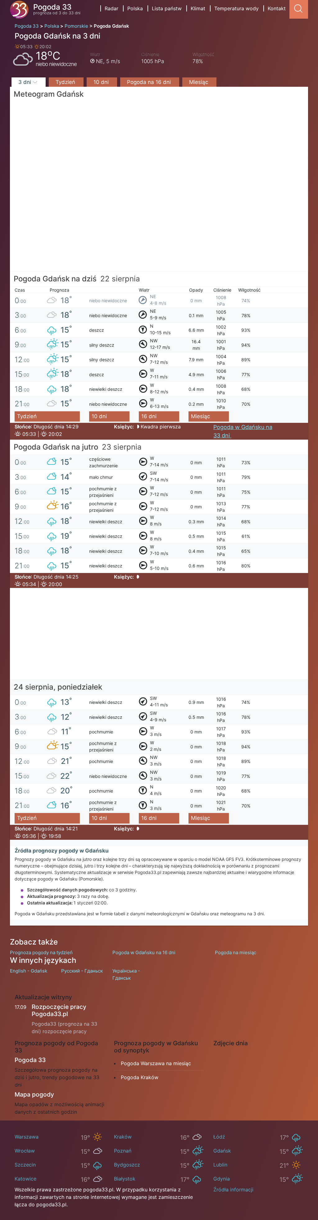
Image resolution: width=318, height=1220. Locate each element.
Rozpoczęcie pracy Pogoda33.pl (59, 1010)
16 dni (149, 416)
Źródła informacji (233, 1189)
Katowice (25, 1179)
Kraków (123, 1137)
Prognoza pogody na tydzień (41, 952)
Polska (135, 8)
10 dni (101, 82)
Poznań (122, 1151)
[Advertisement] (159, 227)
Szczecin (25, 1165)
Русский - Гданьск (82, 971)
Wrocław (25, 1151)
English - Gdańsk (28, 971)
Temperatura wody (236, 8)
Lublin (220, 1165)
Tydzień (66, 82)
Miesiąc (199, 82)
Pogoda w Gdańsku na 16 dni (143, 952)
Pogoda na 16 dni (149, 82)
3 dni (25, 82)
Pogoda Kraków (139, 1077)
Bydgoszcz (127, 1165)
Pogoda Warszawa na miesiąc (156, 1063)
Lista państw (167, 8)
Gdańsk (222, 1151)
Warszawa (27, 1137)
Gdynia (221, 1179)
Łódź (219, 1137)
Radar (111, 8)
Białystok (124, 1179)
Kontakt (277, 8)
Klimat (198, 8)
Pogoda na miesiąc (235, 952)
